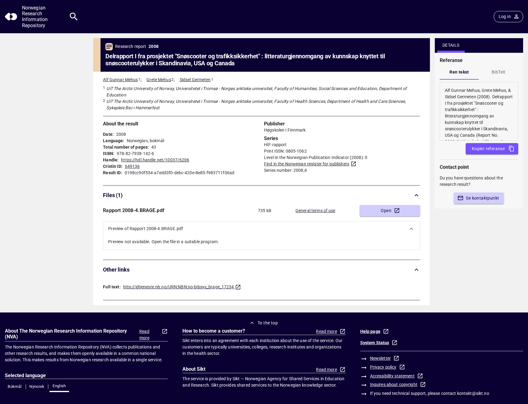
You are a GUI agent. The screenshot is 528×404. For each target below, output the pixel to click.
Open (386, 210)
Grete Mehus (158, 79)
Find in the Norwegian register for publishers (306, 163)
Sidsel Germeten (195, 79)
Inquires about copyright (393, 384)
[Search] (74, 16)
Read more (144, 334)
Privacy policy (383, 367)
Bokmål (14, 386)
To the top (268, 322)
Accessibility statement (392, 375)
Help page (370, 331)
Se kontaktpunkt (482, 198)
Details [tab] (451, 45)
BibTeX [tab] (498, 72)
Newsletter (380, 358)
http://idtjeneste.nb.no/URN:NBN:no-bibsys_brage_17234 (178, 286)
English (59, 386)
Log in (505, 16)
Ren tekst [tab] (459, 72)
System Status (374, 342)
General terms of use (315, 210)
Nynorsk (37, 386)
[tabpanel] (479, 111)
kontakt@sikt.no (473, 393)
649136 (132, 166)
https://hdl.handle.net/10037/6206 (155, 159)
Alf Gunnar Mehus (120, 79)
